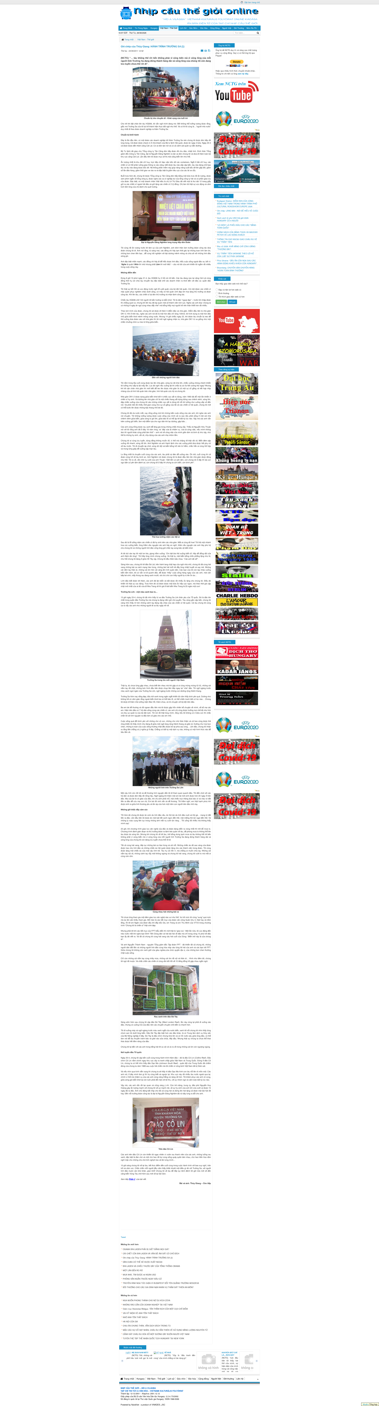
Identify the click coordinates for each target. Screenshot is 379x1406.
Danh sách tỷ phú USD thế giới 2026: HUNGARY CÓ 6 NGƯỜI (233, 219)
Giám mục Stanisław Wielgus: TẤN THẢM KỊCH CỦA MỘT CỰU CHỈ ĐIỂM (155, 1308)
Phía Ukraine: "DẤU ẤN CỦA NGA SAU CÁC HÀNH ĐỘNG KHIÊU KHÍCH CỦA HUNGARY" (237, 262)
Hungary (140, 1378)
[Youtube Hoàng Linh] (237, 320)
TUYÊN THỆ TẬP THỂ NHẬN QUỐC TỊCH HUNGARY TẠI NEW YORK (153, 1338)
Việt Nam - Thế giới (156, 1378)
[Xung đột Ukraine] (237, 627)
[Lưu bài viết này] (209, 50)
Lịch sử (171, 1378)
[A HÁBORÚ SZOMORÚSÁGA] (237, 350)
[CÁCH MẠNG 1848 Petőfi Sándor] (237, 433)
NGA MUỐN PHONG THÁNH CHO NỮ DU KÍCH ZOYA (146, 1300)
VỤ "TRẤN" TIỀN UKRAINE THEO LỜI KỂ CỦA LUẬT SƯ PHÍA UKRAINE (235, 255)
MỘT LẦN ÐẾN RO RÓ (133, 1270)
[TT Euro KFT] (237, 170)
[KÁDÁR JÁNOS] (237, 666)
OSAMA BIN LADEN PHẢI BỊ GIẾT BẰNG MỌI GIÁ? (146, 1249)
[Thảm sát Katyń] (237, 613)
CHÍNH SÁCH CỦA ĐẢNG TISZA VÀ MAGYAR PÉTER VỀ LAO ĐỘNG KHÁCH (237, 233)
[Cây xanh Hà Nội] (237, 501)
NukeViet (135, 1404)
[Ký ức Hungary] (237, 472)
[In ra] (205, 50)
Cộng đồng (203, 1378)
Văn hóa (192, 1378)
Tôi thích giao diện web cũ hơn (232, 296)
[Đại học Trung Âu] (237, 383)
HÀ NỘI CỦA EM (130, 1321)
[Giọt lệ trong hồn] (237, 698)
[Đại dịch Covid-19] (237, 145)
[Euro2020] (237, 117)
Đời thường (229, 1378)
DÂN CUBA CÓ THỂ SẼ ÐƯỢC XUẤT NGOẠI (142, 1261)
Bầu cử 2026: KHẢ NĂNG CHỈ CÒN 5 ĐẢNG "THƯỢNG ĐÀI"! (236, 248)
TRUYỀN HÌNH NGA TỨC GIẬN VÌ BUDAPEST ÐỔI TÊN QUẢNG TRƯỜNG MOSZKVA (161, 1283)
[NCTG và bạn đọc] (237, 515)
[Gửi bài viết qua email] (202, 50)
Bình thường (224, 293)
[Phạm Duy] (237, 543)
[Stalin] (237, 571)
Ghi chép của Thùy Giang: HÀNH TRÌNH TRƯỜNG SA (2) (148, 1257)
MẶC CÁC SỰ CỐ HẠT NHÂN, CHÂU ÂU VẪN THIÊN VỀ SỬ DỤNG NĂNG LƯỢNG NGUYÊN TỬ (165, 1330)
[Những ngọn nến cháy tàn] (237, 682)
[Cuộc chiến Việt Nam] (237, 487)
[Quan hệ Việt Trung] (237, 529)
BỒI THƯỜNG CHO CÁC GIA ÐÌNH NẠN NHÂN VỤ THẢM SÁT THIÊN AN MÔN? (158, 1287)
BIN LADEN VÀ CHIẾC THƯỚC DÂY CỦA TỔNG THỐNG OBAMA (151, 1266)
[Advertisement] (166, 1206)
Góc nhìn (181, 1378)
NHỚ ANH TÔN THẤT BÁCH (135, 1317)
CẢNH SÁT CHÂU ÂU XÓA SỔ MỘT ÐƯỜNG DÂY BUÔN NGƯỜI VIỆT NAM (156, 1334)
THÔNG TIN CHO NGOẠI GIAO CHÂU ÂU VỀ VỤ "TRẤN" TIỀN (237, 240)
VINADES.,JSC (158, 1404)
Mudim (366, 1404)
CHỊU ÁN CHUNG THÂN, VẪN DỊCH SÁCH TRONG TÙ (147, 1325)
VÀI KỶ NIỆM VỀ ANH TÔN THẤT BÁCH (140, 1313)
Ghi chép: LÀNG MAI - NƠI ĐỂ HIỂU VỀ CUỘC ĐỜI (237, 212)
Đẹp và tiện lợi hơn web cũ (230, 289)
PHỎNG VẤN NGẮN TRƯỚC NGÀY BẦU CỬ (142, 1278)
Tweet (123, 1237)
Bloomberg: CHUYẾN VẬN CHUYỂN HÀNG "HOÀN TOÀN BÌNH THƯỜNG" (235, 269)
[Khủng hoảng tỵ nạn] (237, 454)
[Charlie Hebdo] (237, 599)
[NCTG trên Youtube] (237, 91)
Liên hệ (239, 1378)
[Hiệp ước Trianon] (237, 407)
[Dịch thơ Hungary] (237, 651)
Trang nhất (129, 1378)
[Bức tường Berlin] (237, 585)
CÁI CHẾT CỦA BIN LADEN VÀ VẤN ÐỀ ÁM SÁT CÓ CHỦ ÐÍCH (151, 1253)
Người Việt (216, 1378)
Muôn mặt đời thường (133, 1347)
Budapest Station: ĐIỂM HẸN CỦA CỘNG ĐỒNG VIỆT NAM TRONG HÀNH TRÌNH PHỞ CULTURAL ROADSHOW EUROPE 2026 (237, 204)
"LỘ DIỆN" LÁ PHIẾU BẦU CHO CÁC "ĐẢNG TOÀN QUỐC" (236, 226)
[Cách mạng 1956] (237, 557)
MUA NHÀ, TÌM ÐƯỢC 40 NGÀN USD (139, 1274)
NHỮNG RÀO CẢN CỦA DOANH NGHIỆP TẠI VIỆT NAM (148, 1304)
